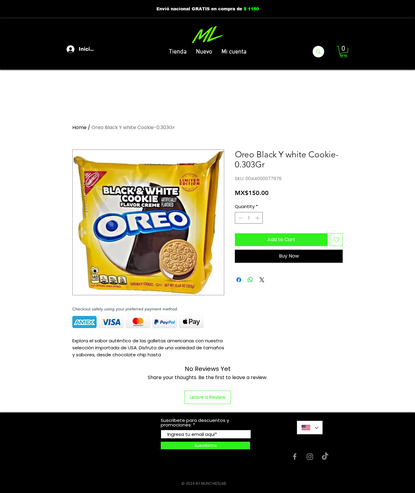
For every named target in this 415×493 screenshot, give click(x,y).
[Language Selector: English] (310, 427)
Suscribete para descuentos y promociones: (195, 422)
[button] (343, 51)
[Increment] (258, 218)
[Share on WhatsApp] (250, 279)
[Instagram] (310, 456)
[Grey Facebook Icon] (294, 456)
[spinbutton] (249, 218)
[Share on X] (262, 279)
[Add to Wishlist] (336, 239)
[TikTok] (325, 456)
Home (79, 127)
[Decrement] (240, 218)
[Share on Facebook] (238, 279)
